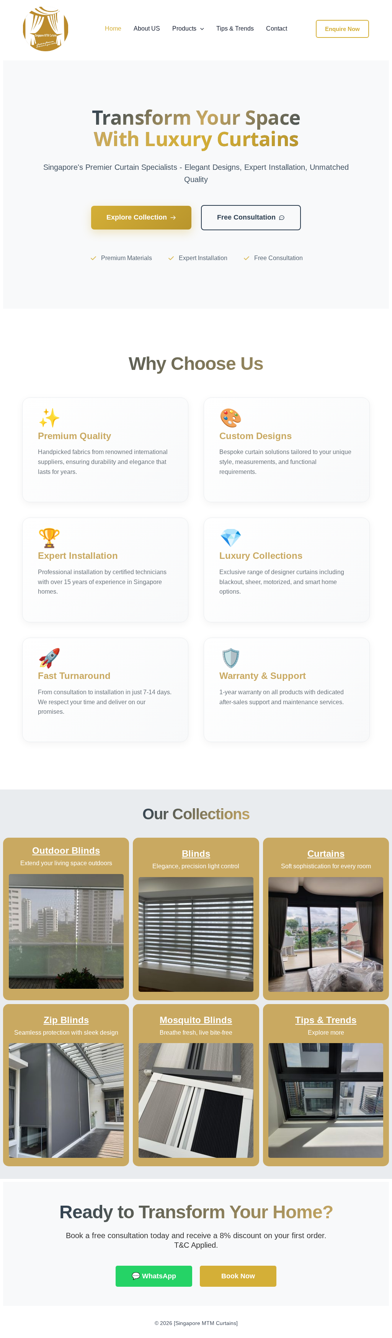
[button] (200, 29)
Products (184, 29)
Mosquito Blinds (196, 1020)
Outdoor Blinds (66, 850)
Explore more (326, 1032)
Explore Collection (136, 217)
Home (113, 29)
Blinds (196, 853)
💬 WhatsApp (154, 1276)
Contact (276, 29)
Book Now (238, 1276)
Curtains (326, 853)
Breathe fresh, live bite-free (196, 1032)
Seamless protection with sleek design (66, 1032)
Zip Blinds (66, 1020)
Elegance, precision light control (195, 866)
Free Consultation (246, 217)
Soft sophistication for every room (326, 866)
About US (147, 29)
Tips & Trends (235, 29)
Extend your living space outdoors (66, 863)
